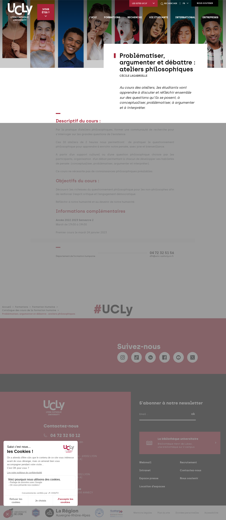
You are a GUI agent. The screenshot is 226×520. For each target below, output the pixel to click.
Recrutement (188, 462)
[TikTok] (136, 357)
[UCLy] (20, 12)
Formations (112, 17)
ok (193, 414)
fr (184, 3)
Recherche (134, 17)
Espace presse (148, 478)
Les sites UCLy (139, 3)
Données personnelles (187, 513)
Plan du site (163, 513)
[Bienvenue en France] (100, 515)
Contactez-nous (190, 470)
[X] (192, 357)
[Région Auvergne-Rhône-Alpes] (68, 515)
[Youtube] (178, 357)
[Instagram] (122, 357)
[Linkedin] (150, 357)
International (185, 17)
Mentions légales (142, 513)
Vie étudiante (158, 17)
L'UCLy (93, 17)
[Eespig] (36, 515)
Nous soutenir (205, 3)
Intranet (145, 470)
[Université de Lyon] (17, 515)
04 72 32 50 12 (65, 435)
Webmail (145, 462)
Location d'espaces (152, 486)
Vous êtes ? (45, 11)
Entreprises (210, 17)
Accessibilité (211, 513)
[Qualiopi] (116, 515)
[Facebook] (164, 357)
